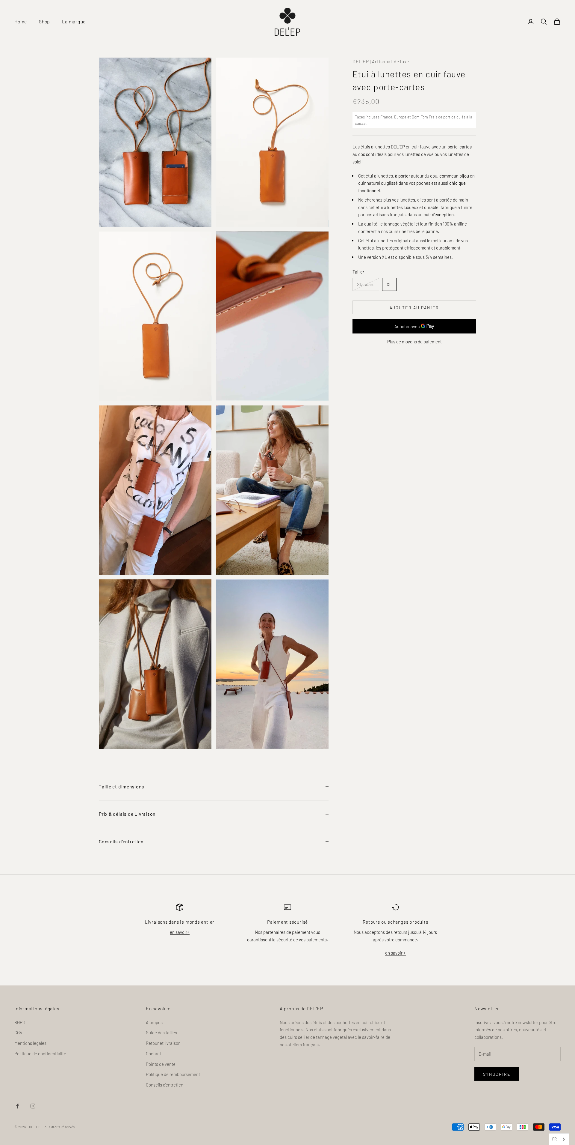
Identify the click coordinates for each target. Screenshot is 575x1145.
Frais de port (439, 117)
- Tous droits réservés (58, 1127)
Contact (153, 1053)
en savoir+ (180, 932)
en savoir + (395, 952)
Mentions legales (30, 1043)
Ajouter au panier (414, 307)
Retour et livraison (163, 1043)
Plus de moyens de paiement (414, 341)
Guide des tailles (161, 1032)
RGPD (19, 1022)
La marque (74, 21)
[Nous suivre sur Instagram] (33, 1106)
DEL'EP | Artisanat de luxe (380, 61)
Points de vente (160, 1064)
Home (20, 21)
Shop (44, 21)
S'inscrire (497, 1074)
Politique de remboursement (173, 1074)
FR (554, 1139)
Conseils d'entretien (164, 1084)
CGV (18, 1032)
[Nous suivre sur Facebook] (17, 1106)
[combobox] (559, 1139)
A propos (154, 1022)
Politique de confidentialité (40, 1053)
